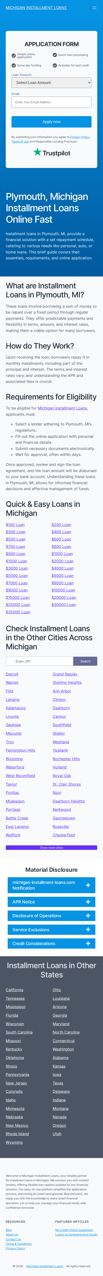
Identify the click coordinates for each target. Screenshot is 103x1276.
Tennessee (15, 998)
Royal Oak (62, 775)
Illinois (11, 1066)
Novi (57, 792)
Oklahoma (15, 1057)
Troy (10, 741)
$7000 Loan (17, 583)
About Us (12, 1234)
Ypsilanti (60, 750)
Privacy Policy (80, 137)
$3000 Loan (17, 568)
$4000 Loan (63, 568)
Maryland (61, 1023)
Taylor (11, 784)
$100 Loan (15, 524)
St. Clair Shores (67, 784)
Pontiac (12, 792)
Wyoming (14, 758)
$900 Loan (15, 553)
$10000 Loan (63, 590)
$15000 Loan (17, 597)
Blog (9, 1230)
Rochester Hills (66, 758)
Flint (9, 691)
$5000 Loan (17, 575)
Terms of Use (20, 141)
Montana (61, 1108)
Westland (61, 741)
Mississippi (15, 1006)
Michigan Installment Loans (62, 408)
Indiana (59, 1100)
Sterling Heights (67, 682)
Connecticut (64, 1040)
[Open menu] (94, 8)
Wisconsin (15, 1023)
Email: (15, 94)
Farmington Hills (20, 750)
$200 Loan (61, 524)
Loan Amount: (21, 75)
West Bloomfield (20, 775)
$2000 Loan (63, 561)
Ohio (57, 989)
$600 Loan (61, 539)
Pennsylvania (17, 1074)
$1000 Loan (62, 553)
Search (85, 661)
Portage (13, 809)
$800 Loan (61, 546)
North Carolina (66, 1032)
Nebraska (14, 1116)
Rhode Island (17, 1133)
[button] (51, 885)
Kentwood (62, 809)
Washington (63, 1049)
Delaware (61, 1091)
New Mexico (17, 1125)
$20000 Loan (64, 597)
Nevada (60, 1116)
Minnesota (15, 1108)
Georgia (60, 1015)
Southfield (62, 724)
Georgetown (64, 818)
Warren (12, 682)
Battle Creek (17, 818)
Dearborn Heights (69, 801)
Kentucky (14, 1049)
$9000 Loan (17, 590)
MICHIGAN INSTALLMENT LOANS (36, 7)
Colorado (14, 1091)
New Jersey (16, 1083)
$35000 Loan (18, 612)
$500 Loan (15, 539)
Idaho (11, 1100)
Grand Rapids (65, 674)
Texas (58, 1083)
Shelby (59, 733)
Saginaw (13, 724)
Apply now (52, 122)
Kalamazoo (16, 707)
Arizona (60, 1006)
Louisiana (61, 998)
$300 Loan (15, 531)
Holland (60, 767)
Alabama (61, 1057)
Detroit (12, 674)
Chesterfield (64, 835)
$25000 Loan (18, 604)
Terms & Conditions (19, 1244)
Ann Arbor (62, 691)
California (14, 989)
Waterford (15, 767)
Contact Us (13, 1239)
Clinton (59, 699)
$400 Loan (61, 531)
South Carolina (19, 1032)
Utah (57, 1133)
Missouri (13, 1040)
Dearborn (61, 707)
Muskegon (15, 801)
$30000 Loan (64, 604)
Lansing (13, 699)
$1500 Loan (16, 561)
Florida (12, 1015)
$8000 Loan (63, 583)
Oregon (59, 1125)
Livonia (12, 716)
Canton (59, 716)
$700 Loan (15, 546)
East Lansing (17, 826)
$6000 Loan (63, 575)
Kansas (59, 1066)
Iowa (57, 1074)
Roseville (61, 826)
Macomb (14, 733)
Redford (13, 835)
